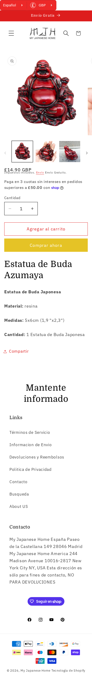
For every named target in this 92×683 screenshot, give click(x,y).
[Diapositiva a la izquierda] (5, 153)
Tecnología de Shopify (68, 670)
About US (18, 506)
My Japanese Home (35, 670)
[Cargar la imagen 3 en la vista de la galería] (69, 151)
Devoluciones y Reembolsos (36, 457)
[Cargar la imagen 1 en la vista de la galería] (22, 151)
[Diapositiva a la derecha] (87, 153)
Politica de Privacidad (30, 469)
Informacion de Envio (30, 444)
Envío (40, 172)
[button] (11, 33)
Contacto (18, 481)
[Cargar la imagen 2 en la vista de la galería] (46, 151)
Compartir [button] (19, 351)
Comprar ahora (46, 245)
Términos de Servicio (29, 432)
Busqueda (19, 494)
